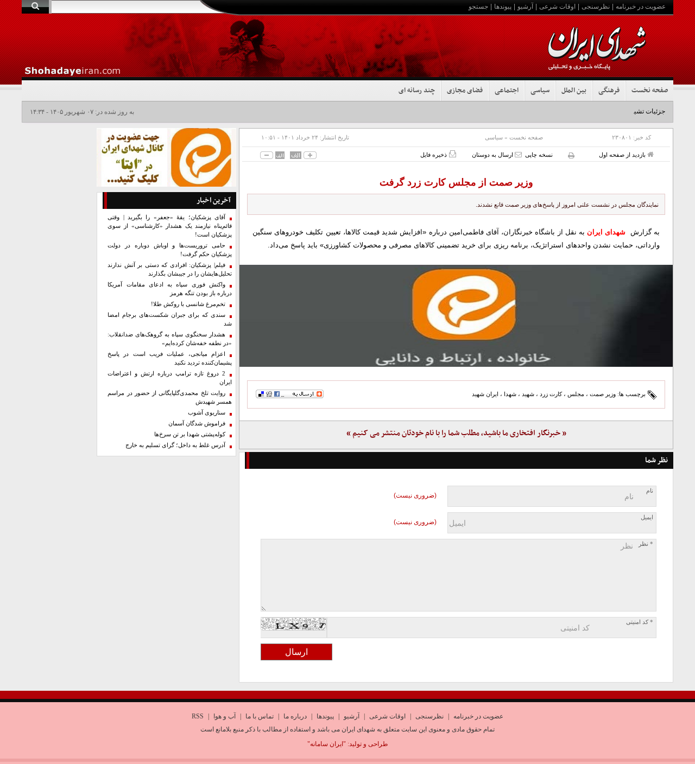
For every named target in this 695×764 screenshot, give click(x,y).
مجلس (575, 394)
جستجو (478, 6)
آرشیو (525, 6)
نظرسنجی (596, 6)
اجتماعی (507, 91)
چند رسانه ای (417, 91)
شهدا (510, 394)
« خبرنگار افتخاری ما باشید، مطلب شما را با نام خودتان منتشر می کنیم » (456, 433)
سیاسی (539, 91)
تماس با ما (259, 716)
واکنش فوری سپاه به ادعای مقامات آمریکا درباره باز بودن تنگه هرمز (170, 289)
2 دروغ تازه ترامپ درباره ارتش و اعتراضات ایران (170, 378)
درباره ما (295, 716)
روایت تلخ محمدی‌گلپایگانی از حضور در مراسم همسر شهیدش (170, 397)
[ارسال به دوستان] (518, 154)
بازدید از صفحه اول (623, 154)
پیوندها (502, 6)
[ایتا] (456, 316)
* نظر (646, 544)
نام (649, 491)
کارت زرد (551, 394)
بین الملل (573, 91)
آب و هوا (224, 716)
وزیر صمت (603, 394)
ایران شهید (485, 394)
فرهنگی (609, 91)
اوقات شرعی (557, 6)
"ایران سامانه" (326, 744)
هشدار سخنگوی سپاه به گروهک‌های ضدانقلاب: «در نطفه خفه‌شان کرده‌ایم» (170, 339)
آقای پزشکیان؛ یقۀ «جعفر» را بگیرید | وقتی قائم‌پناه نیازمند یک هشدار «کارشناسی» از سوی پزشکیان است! (170, 226)
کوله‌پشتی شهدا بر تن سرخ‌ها (189, 434)
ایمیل (647, 517)
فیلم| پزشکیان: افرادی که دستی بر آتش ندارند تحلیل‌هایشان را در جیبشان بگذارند (170, 269)
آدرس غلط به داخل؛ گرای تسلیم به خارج (175, 445)
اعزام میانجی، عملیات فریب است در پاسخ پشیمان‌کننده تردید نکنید (170, 358)
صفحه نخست (649, 91)
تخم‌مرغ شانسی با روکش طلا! (188, 304)
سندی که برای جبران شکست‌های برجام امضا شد (170, 319)
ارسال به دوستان (493, 154)
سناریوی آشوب (206, 413)
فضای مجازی (465, 91)
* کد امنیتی (639, 622)
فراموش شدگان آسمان (196, 423)
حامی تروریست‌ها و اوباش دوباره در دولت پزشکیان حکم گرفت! (170, 250)
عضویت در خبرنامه (641, 6)
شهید (528, 394)
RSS (198, 716)
